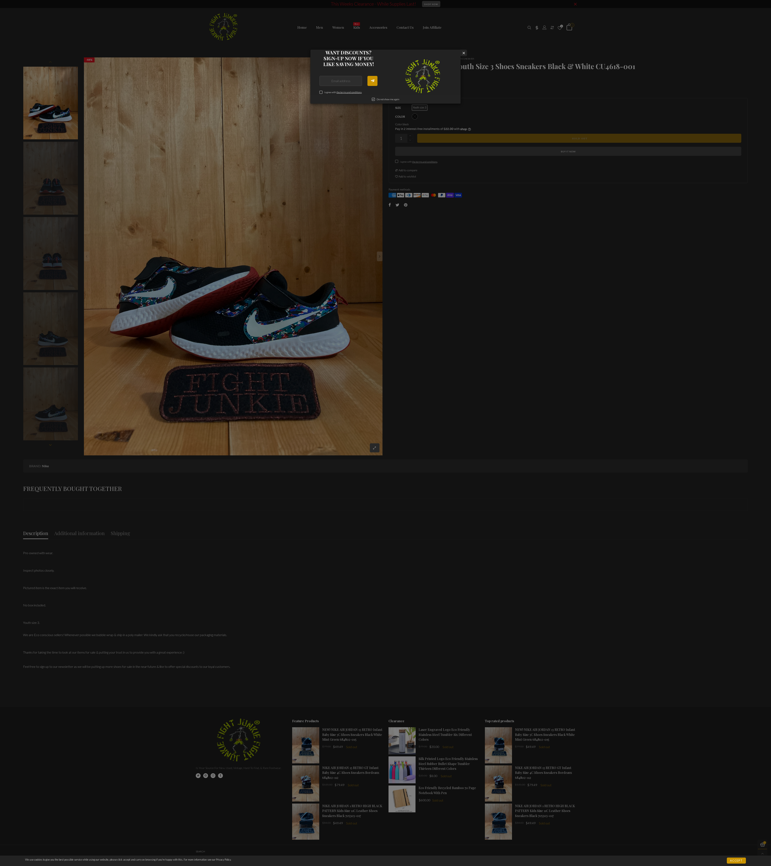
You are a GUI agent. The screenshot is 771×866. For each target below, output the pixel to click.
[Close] (463, 53)
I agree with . (343, 92)
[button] (372, 81)
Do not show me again (388, 99)
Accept (736, 860)
